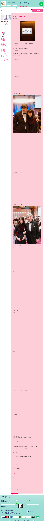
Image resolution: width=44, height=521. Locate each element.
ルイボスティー (8, 59)
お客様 (2, 55)
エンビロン (2, 56)
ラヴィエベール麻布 (11, 2)
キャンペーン (6, 56)
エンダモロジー (6, 55)
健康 (1, 60)
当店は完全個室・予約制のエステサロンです (25, 6)
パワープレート (3, 59)
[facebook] (16, 513)
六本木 (4, 60)
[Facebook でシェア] (13, 477)
